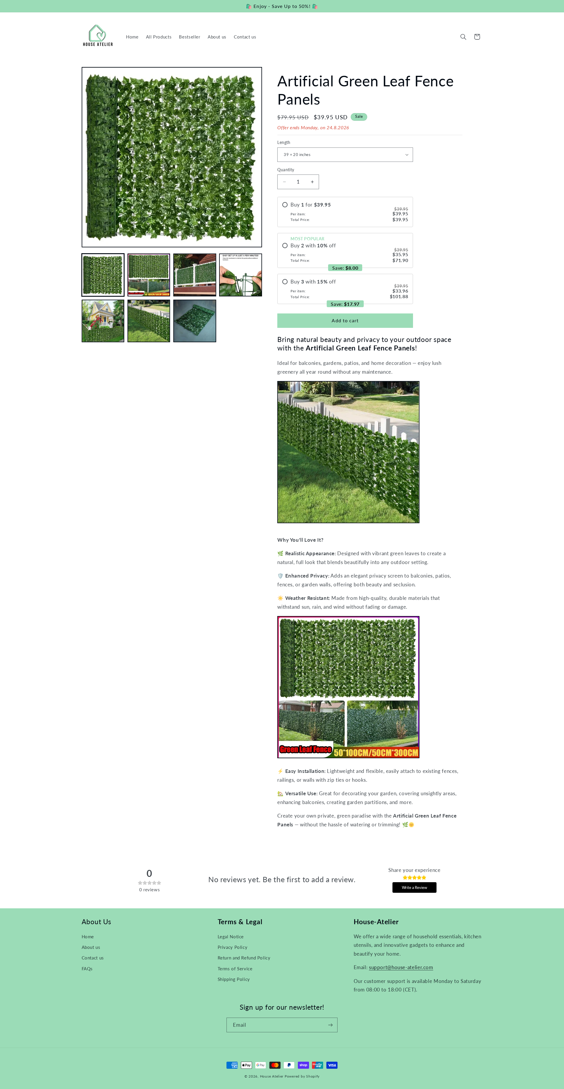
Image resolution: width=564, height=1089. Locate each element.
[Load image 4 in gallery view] (240, 275)
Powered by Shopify (302, 1076)
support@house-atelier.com (401, 967)
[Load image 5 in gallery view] (103, 321)
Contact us (93, 957)
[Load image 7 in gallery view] (194, 321)
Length (284, 142)
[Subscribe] (330, 1025)
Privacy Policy (233, 947)
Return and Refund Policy (244, 957)
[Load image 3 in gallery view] (194, 275)
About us (91, 947)
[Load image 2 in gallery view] (148, 275)
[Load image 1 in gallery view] (103, 275)
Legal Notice (231, 936)
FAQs (87, 968)
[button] (463, 36)
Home (88, 936)
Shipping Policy (234, 979)
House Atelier (272, 1076)
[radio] (345, 212)
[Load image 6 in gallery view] (148, 321)
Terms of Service (235, 968)
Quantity (285, 169)
